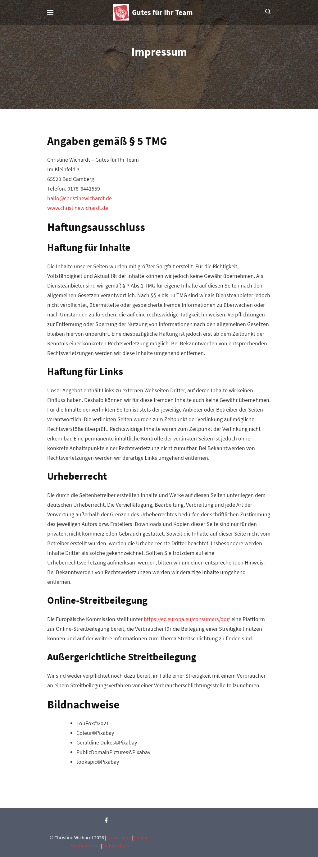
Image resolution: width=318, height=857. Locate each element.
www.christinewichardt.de (77, 207)
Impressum (119, 837)
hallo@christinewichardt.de (79, 198)
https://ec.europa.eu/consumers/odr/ (187, 619)
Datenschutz (116, 845)
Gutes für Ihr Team (162, 12)
